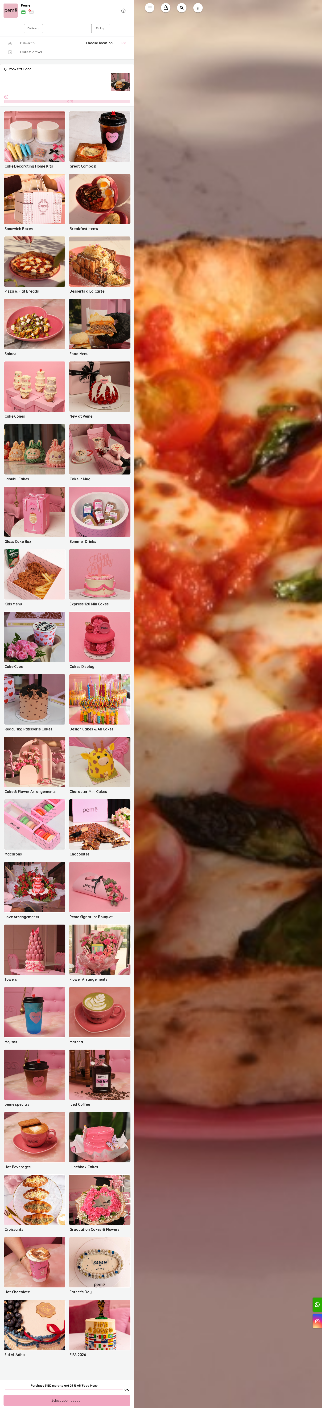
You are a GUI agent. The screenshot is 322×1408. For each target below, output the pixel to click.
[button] (67, 11)
